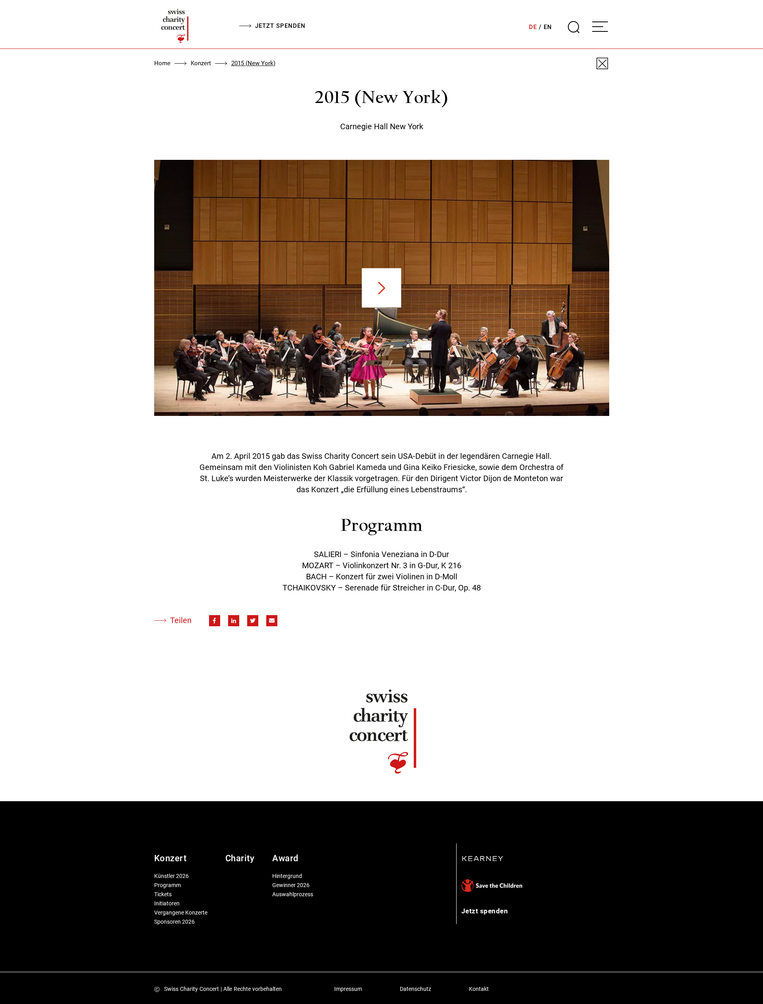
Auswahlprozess (292, 894)
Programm (167, 885)
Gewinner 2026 (291, 885)
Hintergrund (287, 876)
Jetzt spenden (280, 25)
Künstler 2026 (171, 876)
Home (162, 63)
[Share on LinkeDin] (233, 620)
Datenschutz (415, 989)
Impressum (348, 989)
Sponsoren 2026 (174, 922)
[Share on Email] (271, 620)
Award (285, 858)
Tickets (163, 894)
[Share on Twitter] (252, 620)
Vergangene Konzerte (180, 912)
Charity (240, 858)
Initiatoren (167, 903)
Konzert (201, 63)
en (548, 27)
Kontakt (479, 989)
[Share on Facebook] (214, 620)
